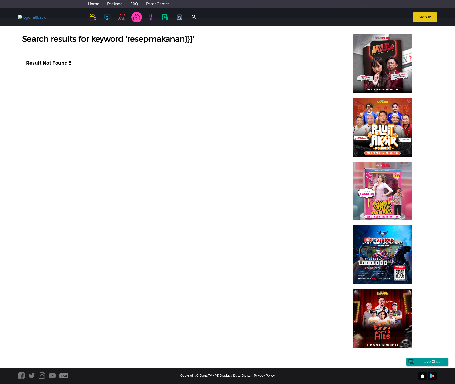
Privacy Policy (264, 375)
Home (93, 4)
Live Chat (432, 361)
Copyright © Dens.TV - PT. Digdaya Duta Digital (215, 375)
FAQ (134, 4)
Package (114, 4)
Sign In (425, 17)
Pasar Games (157, 4)
